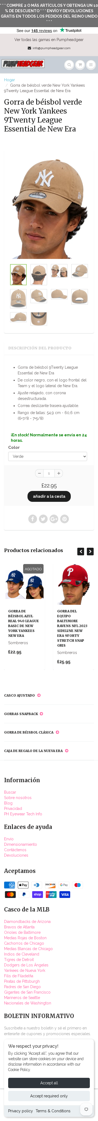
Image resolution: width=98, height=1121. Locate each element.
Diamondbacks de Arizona (27, 921)
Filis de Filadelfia (18, 976)
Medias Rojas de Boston (25, 938)
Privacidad (13, 808)
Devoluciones (16, 855)
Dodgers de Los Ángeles (26, 965)
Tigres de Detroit (19, 959)
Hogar (9, 80)
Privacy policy (20, 1111)
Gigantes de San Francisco (27, 992)
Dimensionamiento (20, 844)
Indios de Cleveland (21, 954)
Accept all (49, 1083)
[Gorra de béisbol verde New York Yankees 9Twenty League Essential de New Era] (49, 208)
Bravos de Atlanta (19, 927)
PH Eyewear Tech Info (23, 814)
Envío (9, 839)
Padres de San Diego (22, 987)
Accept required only (49, 1096)
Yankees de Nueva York (24, 970)
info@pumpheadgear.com (52, 48)
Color (14, 447)
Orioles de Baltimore (22, 932)
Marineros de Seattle (22, 997)
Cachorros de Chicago (24, 943)
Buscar (10, 792)
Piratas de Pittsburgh (22, 981)
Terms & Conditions (53, 1111)
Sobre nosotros (18, 798)
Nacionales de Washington (27, 1003)
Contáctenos (15, 850)
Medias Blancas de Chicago (28, 949)
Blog (8, 803)
